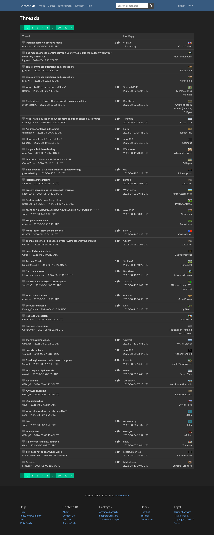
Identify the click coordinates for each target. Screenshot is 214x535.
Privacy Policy (181, 515)
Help (89, 5)
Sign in (181, 5)
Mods (42, 5)
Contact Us (69, 515)
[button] (190, 6)
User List (145, 511)
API (22, 519)
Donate (67, 519)
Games (51, 5)
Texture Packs (65, 5)
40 (65, 27)
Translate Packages (109, 519)
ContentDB (27, 6)
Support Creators (108, 515)
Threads (145, 515)
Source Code (69, 523)
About (66, 511)
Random (79, 5)
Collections (147, 519)
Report (177, 523)
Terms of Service (182, 511)
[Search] (151, 6)
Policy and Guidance (31, 515)
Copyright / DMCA (184, 519)
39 (59, 27)
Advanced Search (108, 511)
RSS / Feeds (26, 523)
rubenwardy (122, 495)
